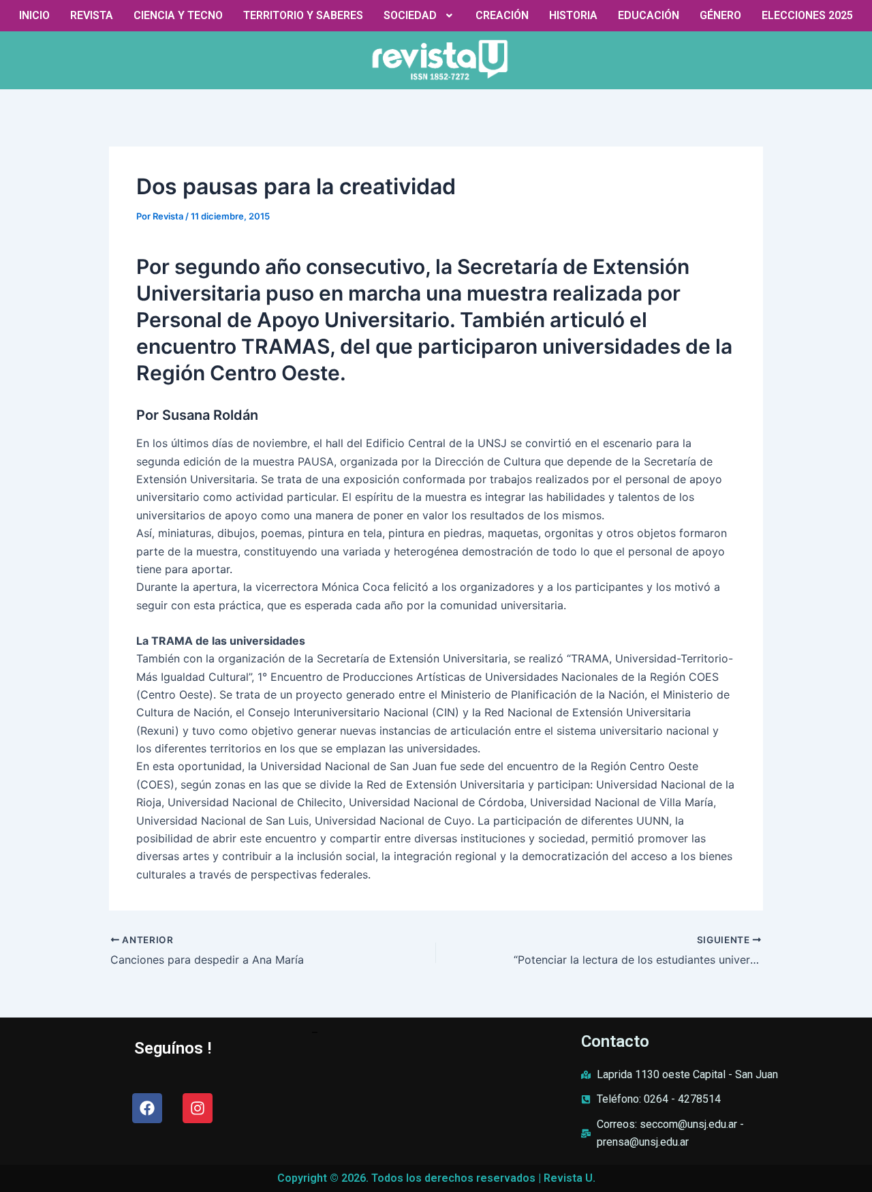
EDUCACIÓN (648, 15)
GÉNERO (720, 15)
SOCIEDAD (410, 15)
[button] (419, 15)
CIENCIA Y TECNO (178, 15)
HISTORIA (573, 15)
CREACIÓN (502, 15)
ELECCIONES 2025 (807, 15)
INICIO (34, 15)
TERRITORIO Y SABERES (303, 15)
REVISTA (91, 15)
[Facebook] (147, 1108)
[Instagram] (198, 1108)
